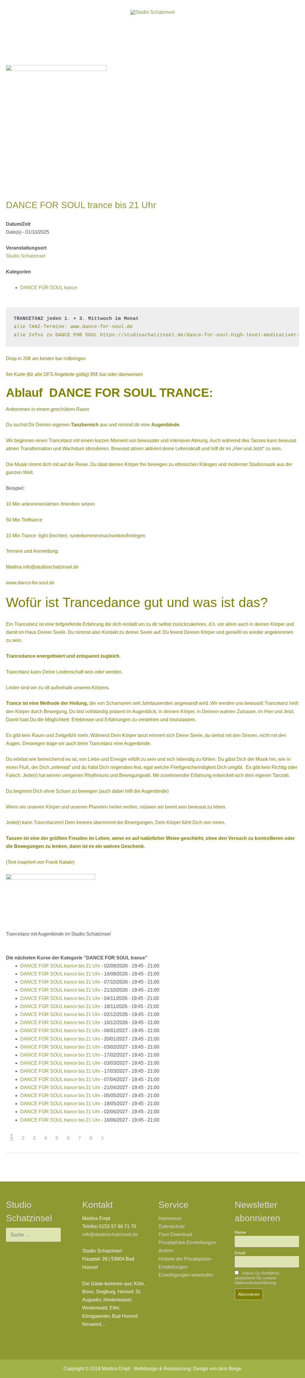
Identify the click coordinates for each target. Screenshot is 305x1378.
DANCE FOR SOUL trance (48, 287)
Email (240, 1252)
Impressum (170, 1218)
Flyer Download (175, 1234)
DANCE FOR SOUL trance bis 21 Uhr (60, 965)
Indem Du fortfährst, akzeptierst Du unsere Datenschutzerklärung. (257, 1278)
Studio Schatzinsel (26, 255)
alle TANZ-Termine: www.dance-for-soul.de (73, 326)
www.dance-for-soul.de (30, 582)
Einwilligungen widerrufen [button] (186, 1275)
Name (240, 1232)
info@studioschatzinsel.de (51, 566)
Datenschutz (171, 1226)
